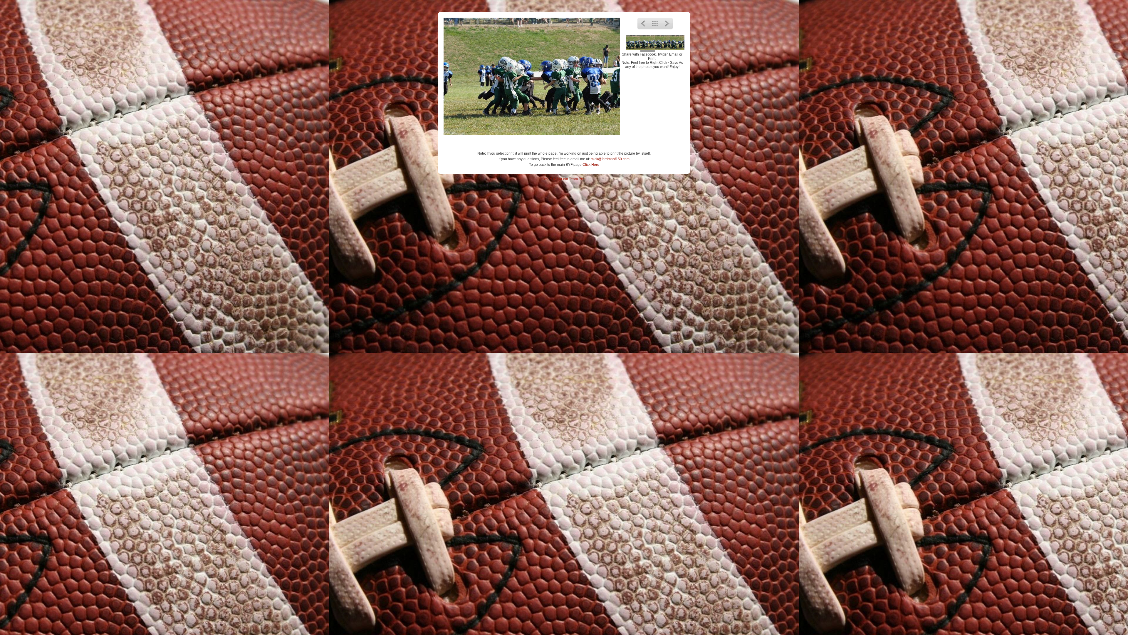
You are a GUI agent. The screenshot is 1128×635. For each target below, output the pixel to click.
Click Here (591, 165)
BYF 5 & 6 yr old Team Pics (564, 179)
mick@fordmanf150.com (610, 159)
